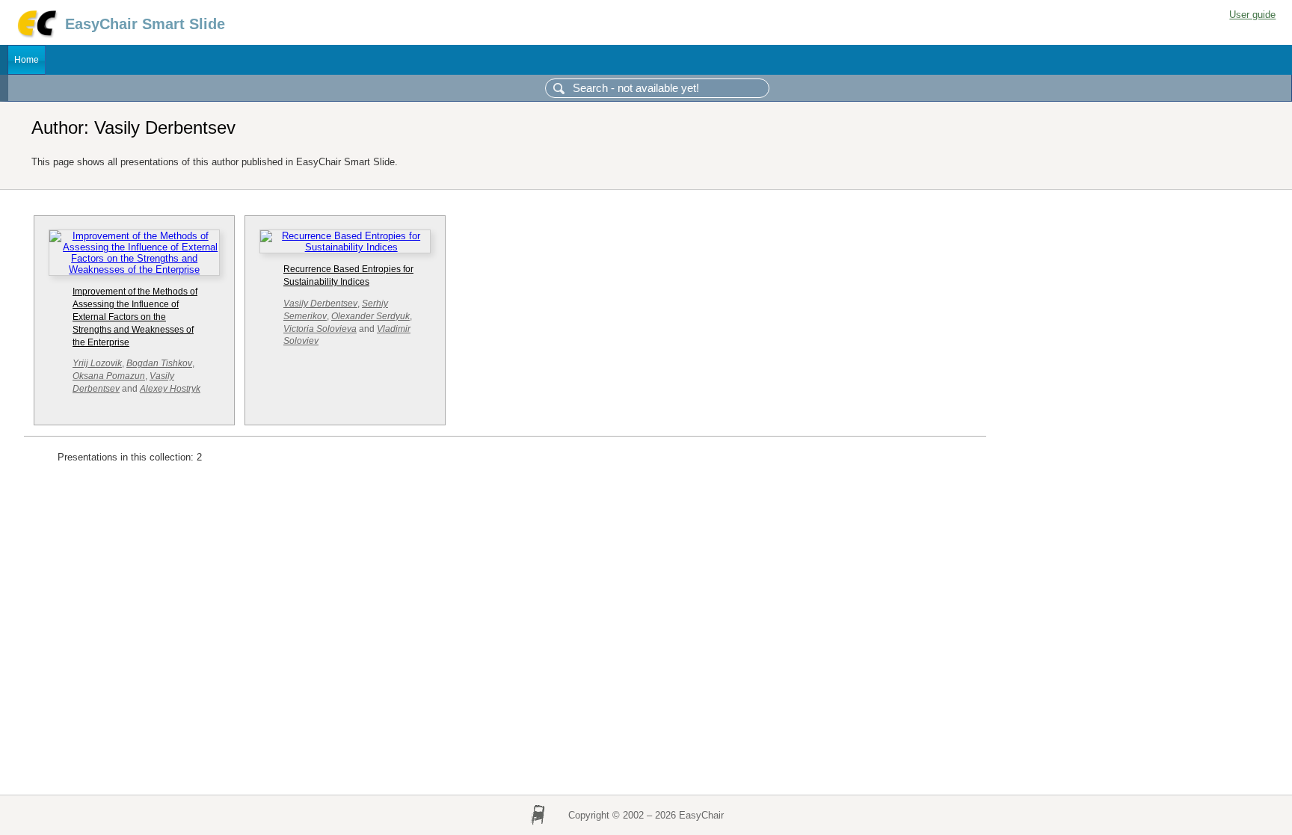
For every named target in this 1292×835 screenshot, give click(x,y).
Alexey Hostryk (170, 388)
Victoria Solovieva (320, 329)
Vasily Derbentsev (320, 303)
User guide (1252, 14)
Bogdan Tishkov (159, 363)
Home (26, 60)
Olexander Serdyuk (370, 316)
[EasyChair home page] (36, 35)
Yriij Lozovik (97, 363)
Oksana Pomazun (109, 376)
